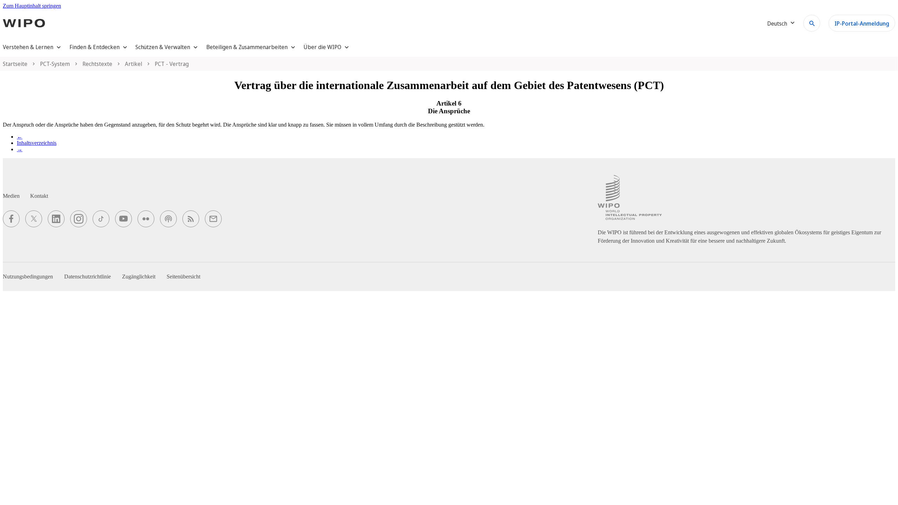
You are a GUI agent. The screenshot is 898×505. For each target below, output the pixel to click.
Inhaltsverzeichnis (36, 143)
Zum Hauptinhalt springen (32, 6)
